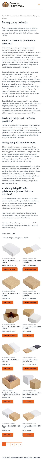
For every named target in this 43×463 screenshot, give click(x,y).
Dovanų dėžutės (26, 16)
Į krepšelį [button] (7, 302)
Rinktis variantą (9, 269)
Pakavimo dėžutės (14, 16)
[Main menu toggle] (39, 4)
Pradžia (4, 16)
